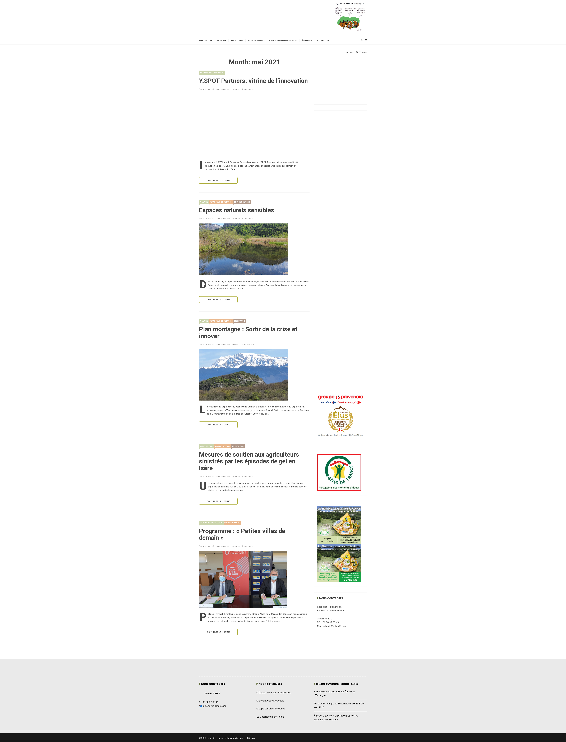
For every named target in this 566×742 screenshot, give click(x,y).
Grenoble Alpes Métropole (270, 701)
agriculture (206, 446)
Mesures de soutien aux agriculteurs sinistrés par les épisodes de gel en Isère (249, 461)
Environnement (256, 40)
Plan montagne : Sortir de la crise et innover (248, 333)
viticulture (238, 446)
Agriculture (206, 40)
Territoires (237, 40)
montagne (239, 321)
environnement (242, 202)
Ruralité (221, 40)
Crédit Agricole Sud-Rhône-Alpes (273, 692)
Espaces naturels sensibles (236, 210)
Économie (307, 40)
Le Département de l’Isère (270, 717)
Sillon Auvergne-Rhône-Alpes (337, 684)
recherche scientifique (212, 72)
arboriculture (222, 446)
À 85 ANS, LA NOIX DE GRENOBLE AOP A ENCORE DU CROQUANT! (336, 717)
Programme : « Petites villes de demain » (242, 535)
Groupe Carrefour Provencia (270, 708)
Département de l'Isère (221, 202)
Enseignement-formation (283, 40)
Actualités (323, 40)
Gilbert (251, 89)
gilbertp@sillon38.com (214, 706)
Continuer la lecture (218, 180)
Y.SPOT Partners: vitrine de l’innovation (253, 81)
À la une (204, 202)
